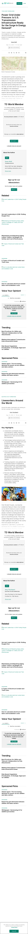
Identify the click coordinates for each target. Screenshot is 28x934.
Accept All (14, 931)
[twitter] (14, 52)
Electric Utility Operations (9, 396)
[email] (19, 52)
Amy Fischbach (14, 412)
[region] (14, 298)
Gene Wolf (14, 42)
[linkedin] (11, 52)
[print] (25, 52)
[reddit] (16, 52)
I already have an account (14, 146)
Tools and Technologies (8, 11)
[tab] (6, 295)
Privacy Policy (14, 927)
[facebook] (9, 52)
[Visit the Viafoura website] (23, 301)
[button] (3, 3)
